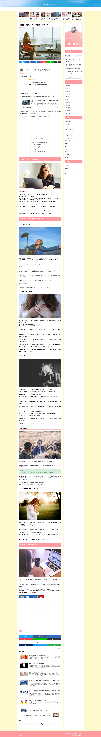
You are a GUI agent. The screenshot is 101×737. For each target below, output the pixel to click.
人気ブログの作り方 (69, 141)
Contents (38, 138)
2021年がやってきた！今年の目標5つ (73, 68)
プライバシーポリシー (79, 733)
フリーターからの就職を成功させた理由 (40, 142)
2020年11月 (67, 96)
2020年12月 (67, 94)
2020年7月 (67, 108)
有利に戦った (36, 147)
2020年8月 (67, 105)
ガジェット (67, 124)
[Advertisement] (40, 128)
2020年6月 (67, 110)
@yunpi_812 (31, 93)
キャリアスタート (23, 589)
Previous (18, 16)
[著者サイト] (26, 645)
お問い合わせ (72, 733)
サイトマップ (66, 733)
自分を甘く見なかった (38, 146)
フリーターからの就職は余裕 (38, 153)
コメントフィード (69, 171)
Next (82, 16)
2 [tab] (50, 21)
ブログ (66, 132)
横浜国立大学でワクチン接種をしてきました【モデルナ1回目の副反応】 (73, 56)
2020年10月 (67, 99)
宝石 (66, 146)
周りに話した (36, 149)
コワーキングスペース (69, 129)
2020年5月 (67, 113)
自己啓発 (67, 154)
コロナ (66, 127)
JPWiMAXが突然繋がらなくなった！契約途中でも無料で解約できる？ (73, 72)
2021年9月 (67, 86)
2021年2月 (67, 88)
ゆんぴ (73, 26)
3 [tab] (52, 21)
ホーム (62, 733)
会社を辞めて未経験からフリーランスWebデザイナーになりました (73, 60)
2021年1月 (67, 91)
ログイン (67, 165)
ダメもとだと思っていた (38, 144)
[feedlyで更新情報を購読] (54, 645)
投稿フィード (68, 168)
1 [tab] (48, 21)
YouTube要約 (68, 121)
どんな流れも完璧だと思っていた (40, 151)
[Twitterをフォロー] (40, 645)
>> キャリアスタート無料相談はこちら (27, 604)
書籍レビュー (68, 152)
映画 (66, 149)
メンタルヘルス (68, 138)
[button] (81, 77)
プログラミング (68, 135)
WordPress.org (68, 174)
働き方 (21, 630)
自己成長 (67, 157)
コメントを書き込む (40, 724)
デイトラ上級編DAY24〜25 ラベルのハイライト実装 (73, 65)
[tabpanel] (24, 15)
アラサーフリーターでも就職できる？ (40, 141)
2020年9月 (67, 102)
